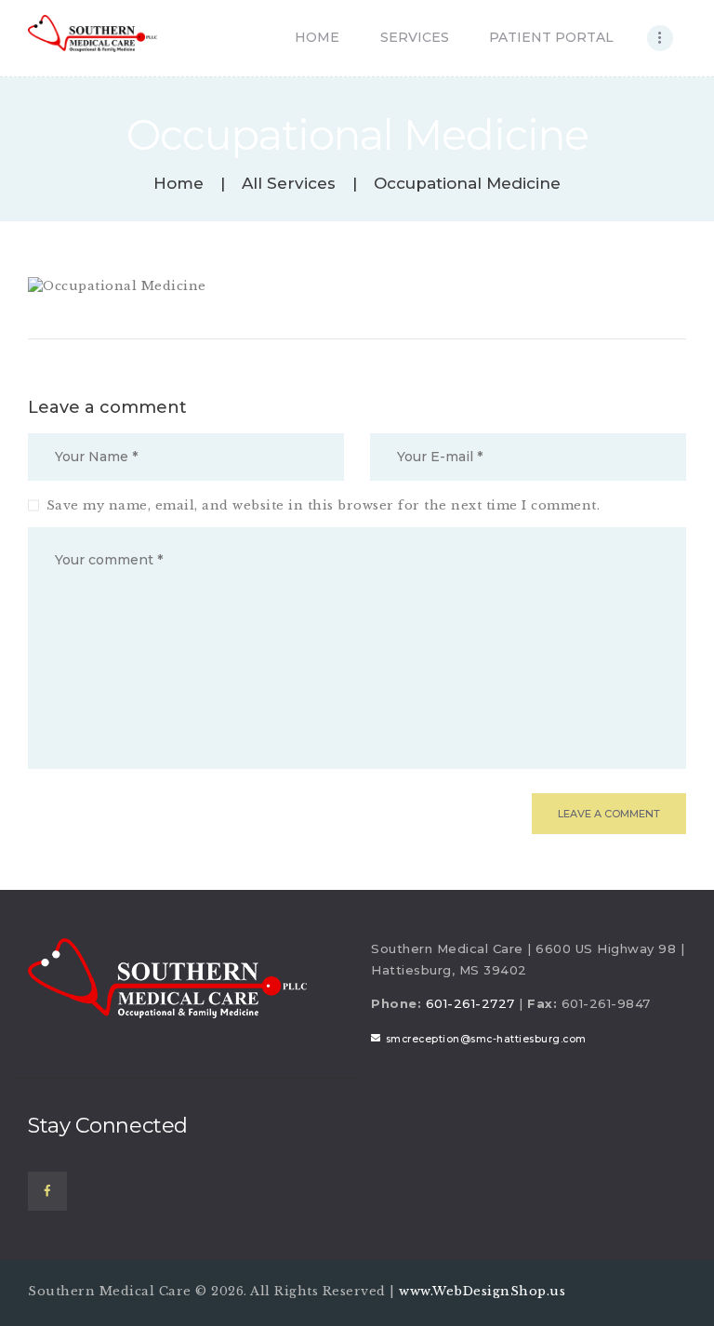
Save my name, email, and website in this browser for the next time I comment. (323, 505)
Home (178, 183)
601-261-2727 (470, 1003)
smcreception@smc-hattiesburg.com (486, 1039)
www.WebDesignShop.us (482, 1291)
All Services (289, 183)
